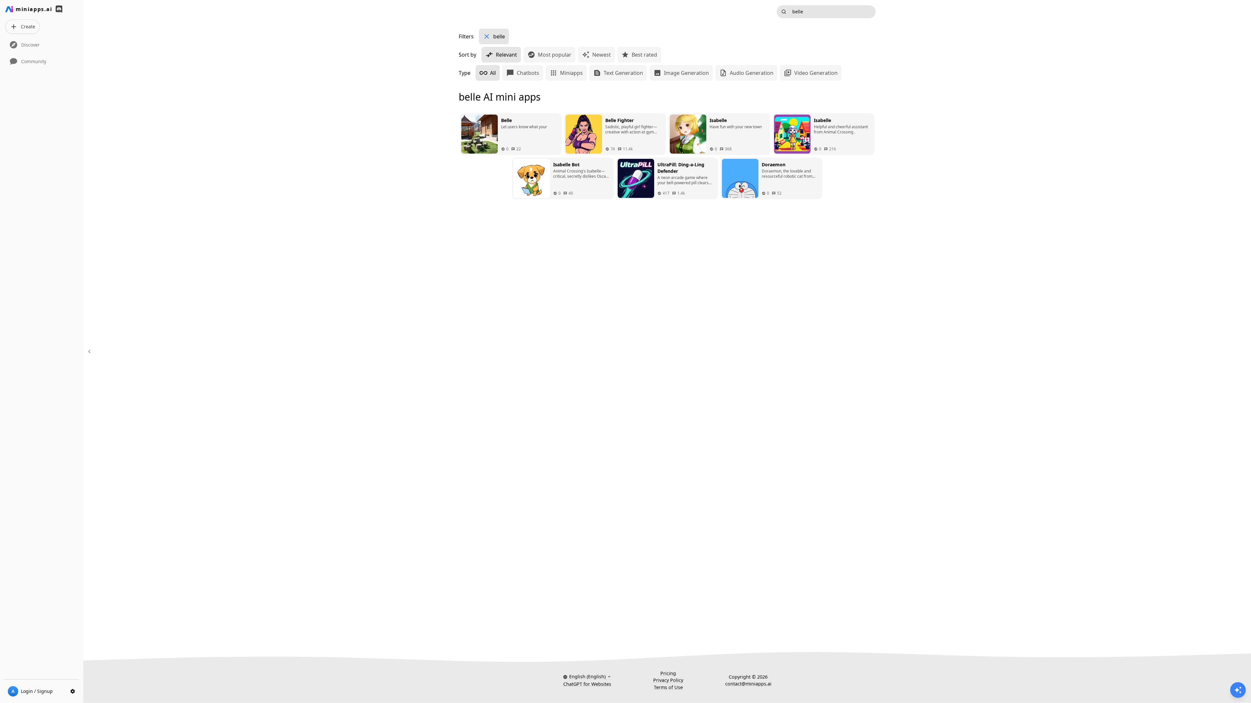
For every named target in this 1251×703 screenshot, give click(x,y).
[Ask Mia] (1238, 690)
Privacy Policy (668, 680)
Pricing (668, 673)
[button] (587, 677)
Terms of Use (668, 687)
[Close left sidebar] (90, 351)
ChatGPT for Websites (587, 684)
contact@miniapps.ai (748, 683)
